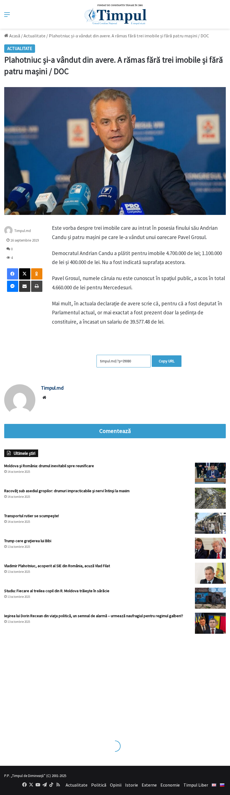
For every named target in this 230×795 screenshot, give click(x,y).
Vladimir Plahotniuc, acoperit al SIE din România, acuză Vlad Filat (57, 565)
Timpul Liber (195, 785)
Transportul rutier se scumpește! (31, 515)
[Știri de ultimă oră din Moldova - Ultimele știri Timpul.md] (115, 14)
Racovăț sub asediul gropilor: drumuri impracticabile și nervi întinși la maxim (67, 490)
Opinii (115, 785)
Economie (170, 785)
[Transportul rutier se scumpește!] (210, 523)
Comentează (115, 431)
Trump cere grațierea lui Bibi (27, 540)
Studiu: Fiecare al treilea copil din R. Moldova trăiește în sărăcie (56, 590)
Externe (149, 785)
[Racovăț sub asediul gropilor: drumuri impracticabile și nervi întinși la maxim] (210, 498)
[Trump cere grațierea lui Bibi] (210, 548)
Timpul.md (22, 230)
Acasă (14, 35)
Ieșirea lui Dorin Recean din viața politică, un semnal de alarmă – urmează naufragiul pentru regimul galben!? (93, 615)
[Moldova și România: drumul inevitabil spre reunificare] (210, 473)
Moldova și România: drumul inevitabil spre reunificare (49, 465)
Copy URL (166, 361)
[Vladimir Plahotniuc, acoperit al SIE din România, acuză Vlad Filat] (210, 573)
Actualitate (34, 35)
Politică (98, 785)
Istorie (131, 785)
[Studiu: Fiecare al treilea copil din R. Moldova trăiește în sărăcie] (210, 598)
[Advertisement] (115, 681)
